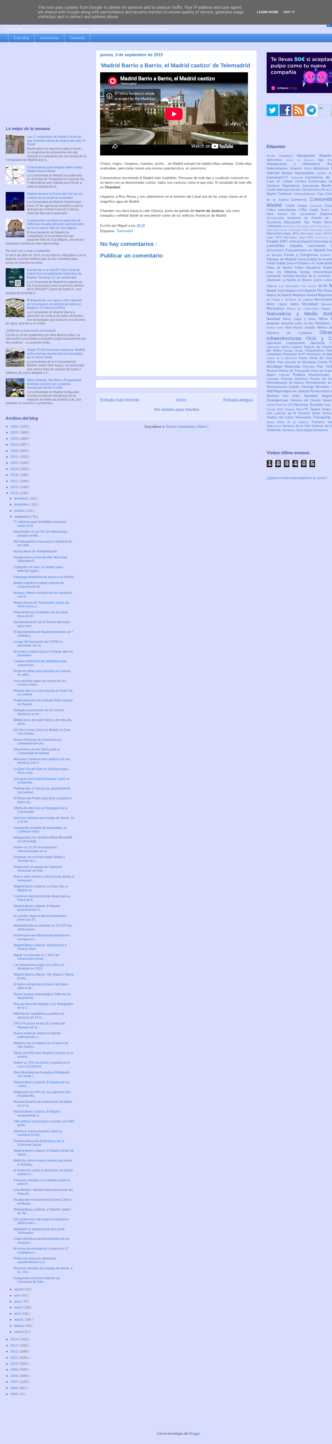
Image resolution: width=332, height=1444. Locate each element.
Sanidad (313, 396)
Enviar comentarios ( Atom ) (187, 427)
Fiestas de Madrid (282, 259)
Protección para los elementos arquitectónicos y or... (34, 1260)
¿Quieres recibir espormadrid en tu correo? (297, 478)
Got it (289, 12)
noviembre (22, 504)
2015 (14, 493)
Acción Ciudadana (282, 155)
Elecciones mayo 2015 (315, 233)
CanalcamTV (279, 177)
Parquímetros (315, 350)
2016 (14, 487)
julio (17, 1295)
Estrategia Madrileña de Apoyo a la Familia (43, 577)
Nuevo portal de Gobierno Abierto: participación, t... (37, 1035)
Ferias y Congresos (302, 255)
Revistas (275, 396)
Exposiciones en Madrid (306, 250)
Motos (296, 304)
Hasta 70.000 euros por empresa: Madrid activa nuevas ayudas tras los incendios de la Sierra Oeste (56, 353)
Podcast (286, 374)
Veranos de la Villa (297, 426)
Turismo (319, 422)
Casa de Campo (281, 181)
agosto (19, 1289)
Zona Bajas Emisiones (312, 430)
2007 (14, 1382)
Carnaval (298, 177)
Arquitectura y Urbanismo (297, 164)
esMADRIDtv (278, 246)
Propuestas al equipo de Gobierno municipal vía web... (37, 868)
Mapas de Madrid (280, 295)
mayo (18, 1307)
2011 (14, 1358)
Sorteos (290, 409)
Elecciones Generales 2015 (300, 226)
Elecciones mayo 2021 (299, 237)
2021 (14, 457)
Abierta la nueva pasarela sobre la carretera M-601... (37, 1133)
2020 (14, 463)
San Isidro (293, 396)
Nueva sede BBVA (280, 327)
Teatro (316, 409)
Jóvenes (274, 280)
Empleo (273, 241)
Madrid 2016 (276, 291)
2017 (14, 481)
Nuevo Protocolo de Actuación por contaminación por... (37, 741)
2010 (14, 1363)
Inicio (181, 400)
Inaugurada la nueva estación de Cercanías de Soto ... (36, 1280)
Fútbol (300, 267)
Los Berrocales (290, 286)
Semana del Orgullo (306, 400)
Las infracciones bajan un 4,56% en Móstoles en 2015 (38, 966)
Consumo (317, 205)
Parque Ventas (294, 350)
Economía (275, 222)
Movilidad (311, 304)
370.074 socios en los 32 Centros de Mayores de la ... (39, 1025)
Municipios (277, 308)
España (299, 246)
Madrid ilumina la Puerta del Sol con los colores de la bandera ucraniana (55, 195)
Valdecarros (275, 426)
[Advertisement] (46, 84)
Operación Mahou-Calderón (285, 346)
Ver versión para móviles (176, 409)
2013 (14, 1345)
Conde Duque (297, 206)
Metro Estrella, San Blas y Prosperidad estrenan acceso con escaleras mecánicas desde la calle (54, 383)
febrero (19, 1326)
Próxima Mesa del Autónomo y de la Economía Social (38, 1143)
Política (301, 375)
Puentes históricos (295, 379)
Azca (308, 168)
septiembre (22, 516)
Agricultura (276, 160)
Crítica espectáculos (283, 210)
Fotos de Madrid (281, 267)
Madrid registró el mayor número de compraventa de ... (38, 584)
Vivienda (274, 430)
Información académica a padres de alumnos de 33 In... (38, 1015)
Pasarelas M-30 (295, 354)
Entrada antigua (238, 400)
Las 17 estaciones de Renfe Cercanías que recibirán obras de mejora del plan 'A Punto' (56, 140)
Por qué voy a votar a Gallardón (28, 251)
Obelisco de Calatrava (293, 333)
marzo (19, 1319)
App (322, 160)
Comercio (300, 199)
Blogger (194, 1433)
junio (18, 1301)
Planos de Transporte (295, 371)
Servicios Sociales (308, 404)
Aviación (297, 168)
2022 (14, 451)
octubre (19, 511)
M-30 (324, 286)
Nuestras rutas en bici (298, 323)
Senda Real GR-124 (280, 404)
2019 (14, 469)
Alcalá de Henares (302, 160)
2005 (14, 1394)
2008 (14, 1376)
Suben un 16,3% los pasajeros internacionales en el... (35, 849)
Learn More (267, 12)
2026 (14, 426)
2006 (14, 1388)
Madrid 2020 (295, 291)
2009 (14, 1369)
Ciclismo (286, 193)
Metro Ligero (278, 304)
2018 (14, 475)
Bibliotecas (322, 168)
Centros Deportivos (284, 185)
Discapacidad (277, 217)
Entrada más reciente (119, 400)
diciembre (21, 498)
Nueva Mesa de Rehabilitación (35, 551)
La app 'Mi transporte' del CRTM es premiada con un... (38, 643)
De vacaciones (305, 214)
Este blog (21, 38)
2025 (14, 432)
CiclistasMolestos (305, 193)
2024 (14, 438)
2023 (14, 444)
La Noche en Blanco (297, 280)
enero (18, 1332)
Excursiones (276, 250)
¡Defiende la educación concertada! (31, 330)
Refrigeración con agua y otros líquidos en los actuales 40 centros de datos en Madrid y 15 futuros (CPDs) (54, 304)
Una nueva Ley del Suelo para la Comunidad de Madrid (36, 751)
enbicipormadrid (301, 241)
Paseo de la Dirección (283, 358)
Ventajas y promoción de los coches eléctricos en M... (38, 712)
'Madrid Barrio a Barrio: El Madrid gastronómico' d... (36, 908)
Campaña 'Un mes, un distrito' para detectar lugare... (38, 569)
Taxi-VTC (303, 409)
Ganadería (314, 267)
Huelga (306, 272)
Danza (285, 214)
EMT (284, 241)
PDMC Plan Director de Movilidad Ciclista (298, 362)
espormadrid (319, 246)
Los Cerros (310, 286)
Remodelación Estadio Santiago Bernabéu (299, 387)
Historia (292, 272)
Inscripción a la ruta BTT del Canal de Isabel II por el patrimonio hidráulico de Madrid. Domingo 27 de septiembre (54, 273)
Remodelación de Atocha (286, 383)
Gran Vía (275, 272)
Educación (294, 222)
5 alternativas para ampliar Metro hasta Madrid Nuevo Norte (54, 169)
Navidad (275, 319)
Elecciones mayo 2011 (283, 233)
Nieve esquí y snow (300, 319)
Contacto (77, 38)
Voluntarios (289, 430)
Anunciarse (49, 38)
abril (17, 1313)
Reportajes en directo (292, 391)
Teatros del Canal (281, 417)
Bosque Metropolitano (299, 173)
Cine (321, 194)
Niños (324, 319)
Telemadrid (124, 231)
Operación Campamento (288, 343)
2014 (14, 1339)
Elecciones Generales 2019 (292, 230)
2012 (14, 1351)
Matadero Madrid (305, 295)
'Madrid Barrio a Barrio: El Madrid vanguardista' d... (36, 1113)
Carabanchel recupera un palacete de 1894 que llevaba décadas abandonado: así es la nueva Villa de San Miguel (55, 224)
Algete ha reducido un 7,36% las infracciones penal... (36, 957)
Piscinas (310, 366)
